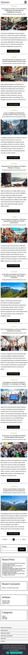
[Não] (26, 649)
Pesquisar (4, 546)
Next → (24, 539)
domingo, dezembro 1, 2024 (19, 492)
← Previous (4, 539)
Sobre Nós (3, 638)
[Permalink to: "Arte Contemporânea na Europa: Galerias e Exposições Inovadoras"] (14, 343)
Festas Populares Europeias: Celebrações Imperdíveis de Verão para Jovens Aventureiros (14, 221)
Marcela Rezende (8, 14)
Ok (7, 652)
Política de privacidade (16, 652)
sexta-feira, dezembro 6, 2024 (19, 116)
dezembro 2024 (6, 600)
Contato (3, 641)
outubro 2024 (5, 603)
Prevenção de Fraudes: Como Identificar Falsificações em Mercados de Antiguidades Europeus (14, 10)
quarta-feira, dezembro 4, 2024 (19, 386)
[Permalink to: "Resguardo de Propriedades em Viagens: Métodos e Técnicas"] (14, 180)
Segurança (14, 6)
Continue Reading (13, 51)
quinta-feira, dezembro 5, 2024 (19, 333)
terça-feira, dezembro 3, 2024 (19, 439)
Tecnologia (14, 110)
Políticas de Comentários (7, 635)
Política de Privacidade (6, 627)
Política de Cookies (5, 633)
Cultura (14, 57)
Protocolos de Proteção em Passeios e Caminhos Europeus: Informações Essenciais (14, 276)
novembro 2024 (6, 602)
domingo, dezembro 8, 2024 (19, 14)
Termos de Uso (4, 630)
